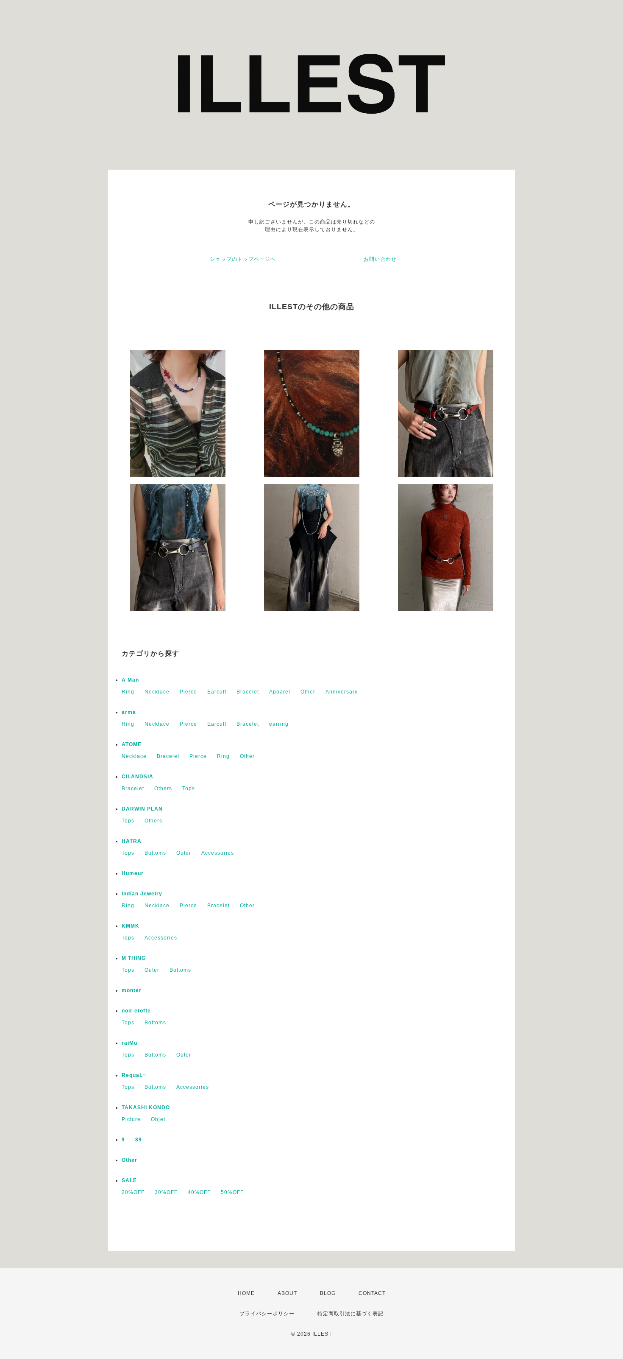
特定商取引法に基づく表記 (350, 1314)
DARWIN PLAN (142, 809)
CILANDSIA (137, 777)
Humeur (133, 873)
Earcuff (216, 692)
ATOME (132, 744)
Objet (158, 1119)
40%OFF (199, 1192)
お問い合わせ (380, 259)
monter (132, 990)
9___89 (132, 1140)
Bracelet (247, 692)
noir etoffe (136, 1011)
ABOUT (287, 1293)
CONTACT (372, 1293)
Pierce (188, 692)
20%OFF (133, 1192)
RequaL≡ (134, 1075)
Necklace (157, 692)
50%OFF (232, 1192)
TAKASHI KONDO (146, 1107)
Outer (183, 853)
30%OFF (166, 1192)
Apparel (279, 692)
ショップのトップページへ (243, 259)
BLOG (328, 1293)
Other (307, 692)
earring (279, 724)
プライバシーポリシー (267, 1314)
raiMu (129, 1043)
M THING (134, 958)
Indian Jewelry (142, 894)
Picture (131, 1119)
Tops (188, 788)
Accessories (217, 853)
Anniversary (341, 692)
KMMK (130, 926)
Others (163, 788)
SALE (129, 1180)
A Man (130, 680)
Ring (128, 692)
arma (129, 712)
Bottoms (155, 853)
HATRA (132, 841)
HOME (246, 1293)
